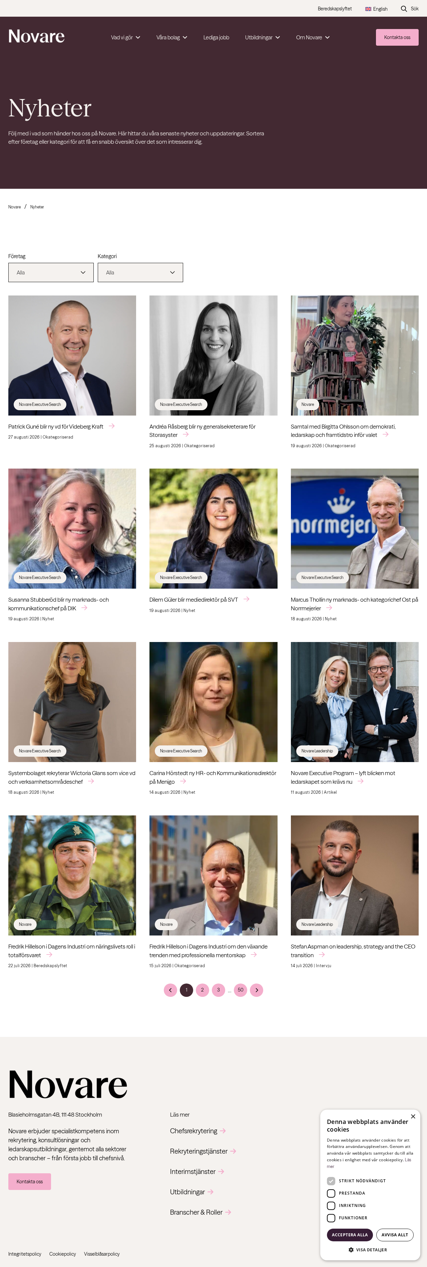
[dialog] (370, 1185)
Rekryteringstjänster (199, 1151)
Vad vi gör (122, 37)
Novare (14, 206)
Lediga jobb (216, 37)
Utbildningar (259, 37)
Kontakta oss (397, 37)
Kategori (107, 256)
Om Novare (309, 37)
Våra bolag (168, 37)
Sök (415, 9)
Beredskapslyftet (335, 9)
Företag (16, 256)
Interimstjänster (193, 1171)
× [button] (412, 1116)
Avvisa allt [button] (395, 1235)
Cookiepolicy (62, 1254)
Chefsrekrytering (193, 1131)
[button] (370, 1250)
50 (241, 990)
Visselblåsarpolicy (102, 1254)
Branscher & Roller (196, 1212)
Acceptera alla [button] (350, 1235)
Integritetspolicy (24, 1254)
